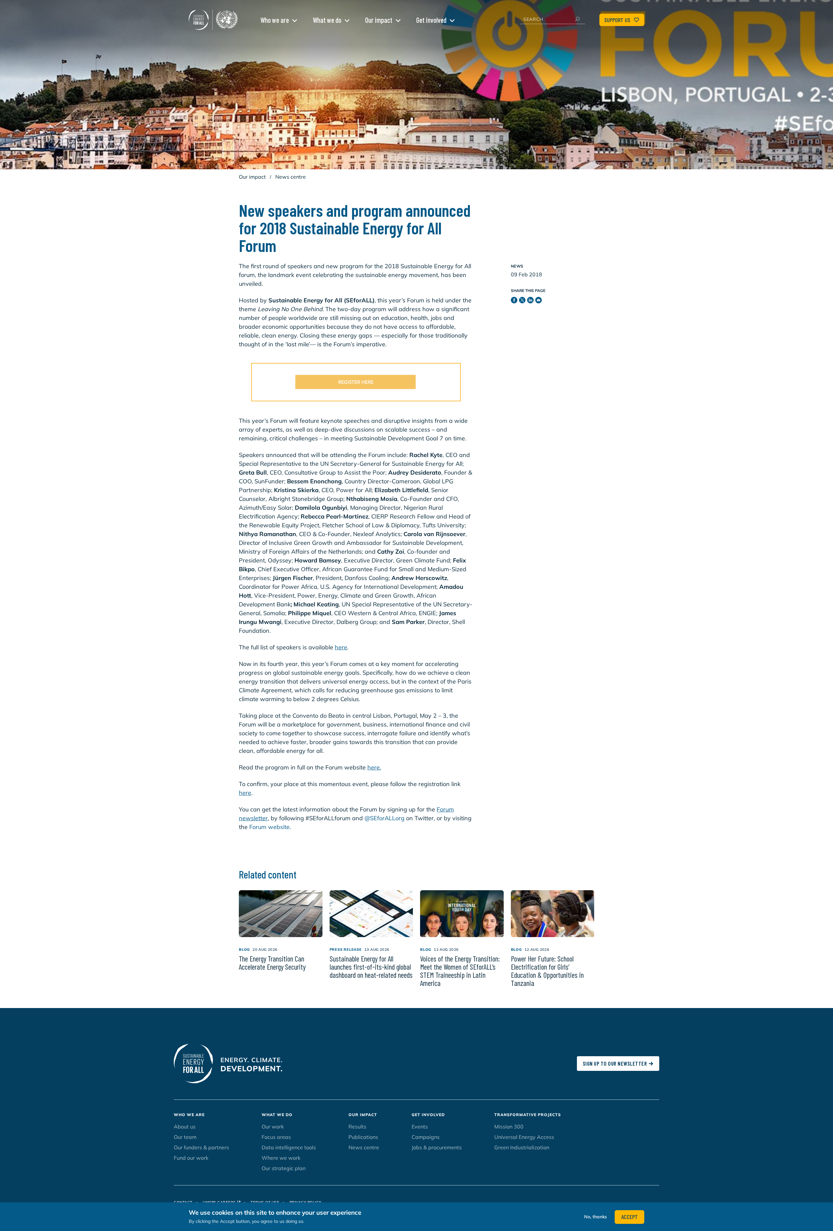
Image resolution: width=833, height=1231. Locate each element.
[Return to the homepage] (215, 20)
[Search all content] (577, 19)
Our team (185, 1137)
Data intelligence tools (289, 1147)
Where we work (281, 1158)
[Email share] (539, 301)
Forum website (269, 827)
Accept (629, 1216)
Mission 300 (509, 1126)
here (341, 647)
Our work (273, 1126)
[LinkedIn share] (531, 301)
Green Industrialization (521, 1147)
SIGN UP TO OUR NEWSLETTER (615, 1063)
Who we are (274, 20)
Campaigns (426, 1137)
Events (420, 1126)
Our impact (378, 20)
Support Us (617, 19)
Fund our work (191, 1158)
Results (357, 1126)
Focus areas (276, 1137)
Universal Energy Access (524, 1137)
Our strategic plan (284, 1168)
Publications (363, 1137)
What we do (327, 20)
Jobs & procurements (437, 1147)
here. (374, 767)
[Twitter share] (523, 301)
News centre (290, 176)
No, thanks (595, 1217)
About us (185, 1126)
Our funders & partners (201, 1147)
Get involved (431, 20)
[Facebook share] (515, 301)
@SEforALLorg (384, 818)
